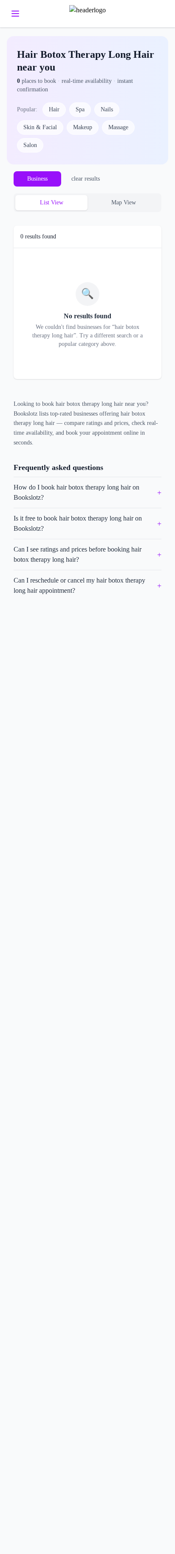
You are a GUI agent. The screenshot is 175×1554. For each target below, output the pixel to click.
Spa (80, 109)
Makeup (82, 127)
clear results (85, 178)
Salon (30, 145)
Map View (123, 202)
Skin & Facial (40, 127)
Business (37, 178)
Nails (107, 109)
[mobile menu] (15, 13)
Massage (118, 127)
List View (51, 202)
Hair (54, 109)
